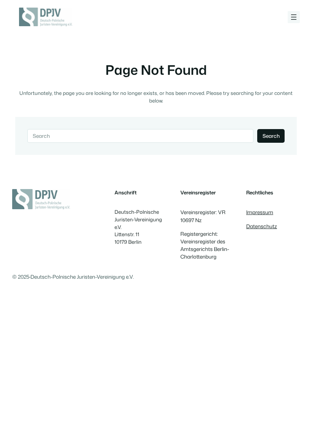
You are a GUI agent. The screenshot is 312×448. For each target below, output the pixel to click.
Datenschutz (261, 226)
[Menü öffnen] (294, 17)
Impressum (259, 212)
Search (271, 135)
